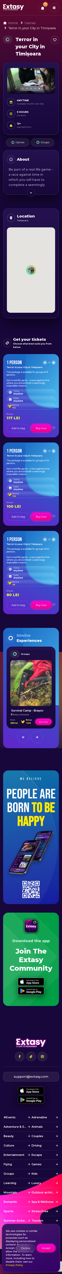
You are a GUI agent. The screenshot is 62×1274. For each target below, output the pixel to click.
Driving (37, 1145)
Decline (25, 1248)
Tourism (37, 1220)
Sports (8, 1211)
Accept (46, 1248)
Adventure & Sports (17, 1126)
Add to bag (18, 428)
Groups (45, 142)
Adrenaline (39, 1117)
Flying (8, 1164)
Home (13, 23)
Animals (37, 1126)
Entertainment (14, 1155)
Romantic (10, 1201)
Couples (37, 1136)
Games (30, 23)
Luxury (36, 1183)
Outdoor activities (44, 1192)
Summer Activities (17, 1220)
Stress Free (40, 1211)
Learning (10, 1183)
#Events (10, 1117)
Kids (35, 1173)
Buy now (41, 428)
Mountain (10, 1192)
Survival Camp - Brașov (27, 710)
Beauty (9, 1136)
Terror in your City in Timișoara (32, 28)
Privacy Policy (14, 1265)
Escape (37, 1155)
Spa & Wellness (42, 1201)
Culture (9, 1145)
